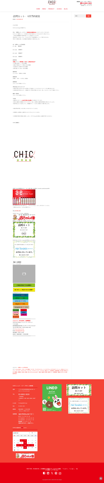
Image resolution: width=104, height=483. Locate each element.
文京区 (23, 372)
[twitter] (52, 473)
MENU (44, 9)
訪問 (46, 372)
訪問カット (50, 372)
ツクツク (29, 370)
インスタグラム (46, 369)
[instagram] (60, 473)
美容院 (43, 372)
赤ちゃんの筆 (64, 372)
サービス (18, 370)
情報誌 (19, 372)
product (51, 9)
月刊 (29, 372)
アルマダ (32, 369)
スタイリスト (24, 370)
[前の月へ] (28, 433)
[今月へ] (32, 433)
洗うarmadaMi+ (34, 372)
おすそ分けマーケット (55, 369)
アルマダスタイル (39, 369)
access (59, 9)
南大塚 (65, 370)
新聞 (26, 372)
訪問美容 (55, 372)
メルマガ (42, 370)
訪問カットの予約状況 (23, 367)
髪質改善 (15, 373)
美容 (40, 372)
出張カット (47, 370)
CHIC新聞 (27, 369)
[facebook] (44, 473)
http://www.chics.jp (19, 329)
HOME (38, 9)
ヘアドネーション (35, 370)
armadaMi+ (18, 369)
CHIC (23, 369)
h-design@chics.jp (19, 330)
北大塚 (61, 370)
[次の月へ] (35, 433)
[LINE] (56, 473)
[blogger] (48, 473)
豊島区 (59, 372)
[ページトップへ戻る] (101, 478)
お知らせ (63, 369)
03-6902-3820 (18, 210)
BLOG (66, 9)
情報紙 (15, 372)
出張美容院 (57, 370)
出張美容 (52, 370)
